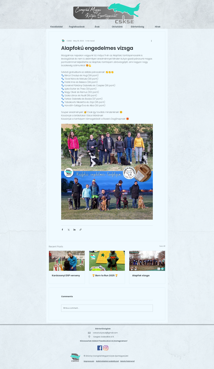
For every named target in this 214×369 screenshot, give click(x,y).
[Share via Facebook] (62, 229)
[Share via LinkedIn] (74, 229)
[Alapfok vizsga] (147, 261)
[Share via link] (80, 229)
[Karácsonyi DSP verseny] (67, 261)
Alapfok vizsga (140, 275)
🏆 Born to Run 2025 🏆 (105, 275)
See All (162, 246)
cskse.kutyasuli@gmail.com (105, 333)
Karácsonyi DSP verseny (66, 275)
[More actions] (151, 40)
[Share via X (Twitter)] (68, 229)
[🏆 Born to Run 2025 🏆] (107, 261)
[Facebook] (99, 348)
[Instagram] (105, 348)
